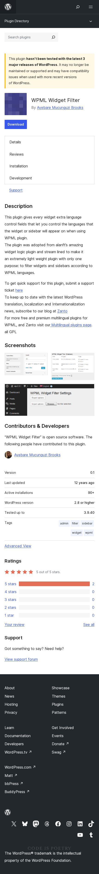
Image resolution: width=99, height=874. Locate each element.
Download (16, 124)
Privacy (11, 712)
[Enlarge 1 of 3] (41, 359)
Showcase (61, 688)
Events (58, 735)
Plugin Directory (17, 21)
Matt (11, 775)
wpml (89, 532)
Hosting (11, 704)
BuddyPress (17, 791)
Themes (58, 696)
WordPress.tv (18, 752)
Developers (14, 744)
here (19, 290)
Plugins (58, 704)
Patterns (59, 712)
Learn (9, 727)
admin (64, 523)
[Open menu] (91, 7)
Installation (18, 166)
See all (88, 624)
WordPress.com (20, 767)
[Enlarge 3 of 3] (88, 390)
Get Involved (63, 727)
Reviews (16, 154)
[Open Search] (77, 7)
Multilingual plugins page (70, 325)
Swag (59, 752)
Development (20, 178)
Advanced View (18, 546)
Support (16, 190)
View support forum (21, 659)
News (9, 696)
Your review (14, 624)
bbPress (14, 783)
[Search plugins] (53, 37)
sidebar (87, 523)
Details (15, 142)
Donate (60, 744)
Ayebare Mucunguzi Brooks (60, 107)
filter (75, 523)
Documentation (18, 735)
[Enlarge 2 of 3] (88, 359)
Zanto (62, 311)
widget (77, 532)
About (10, 688)
